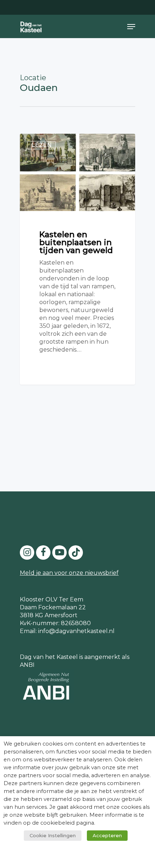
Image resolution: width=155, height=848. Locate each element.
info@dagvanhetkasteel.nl (76, 631)
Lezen (41, 145)
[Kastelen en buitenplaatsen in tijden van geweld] (77, 259)
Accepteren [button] (107, 835)
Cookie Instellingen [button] (53, 835)
